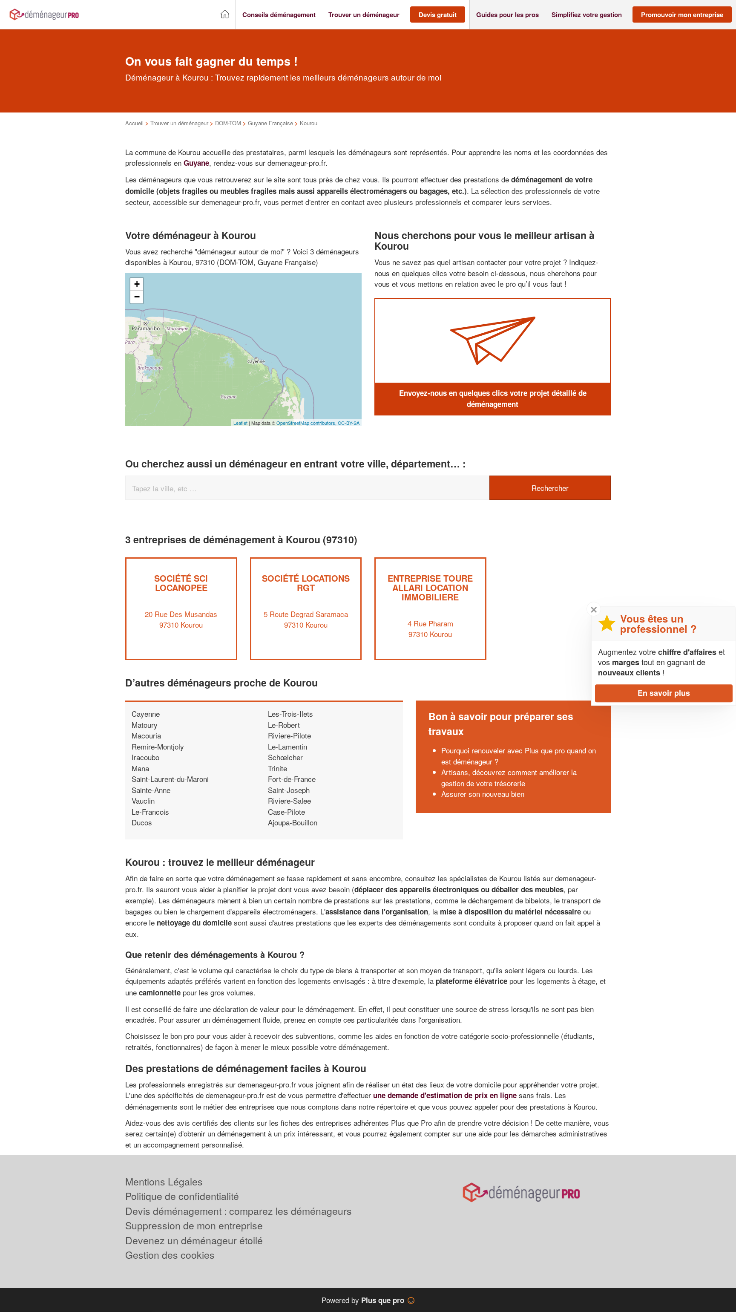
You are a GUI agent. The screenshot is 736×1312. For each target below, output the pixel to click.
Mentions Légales (164, 1181)
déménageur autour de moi (239, 251)
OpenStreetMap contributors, (307, 422)
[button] (279, 15)
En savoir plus (664, 692)
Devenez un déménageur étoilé (194, 1240)
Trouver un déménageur (179, 123)
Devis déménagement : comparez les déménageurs (238, 1211)
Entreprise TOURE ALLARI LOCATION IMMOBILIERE (430, 587)
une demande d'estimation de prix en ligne (445, 1095)
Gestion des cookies (170, 1255)
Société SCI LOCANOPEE (181, 583)
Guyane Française (270, 123)
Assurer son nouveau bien (482, 793)
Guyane (196, 163)
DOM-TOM (228, 123)
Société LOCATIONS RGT (306, 583)
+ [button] (137, 284)
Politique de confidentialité (182, 1196)
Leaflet (240, 422)
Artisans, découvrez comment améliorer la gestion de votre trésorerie (509, 777)
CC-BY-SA (348, 422)
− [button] (137, 296)
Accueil (134, 123)
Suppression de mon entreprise (194, 1225)
